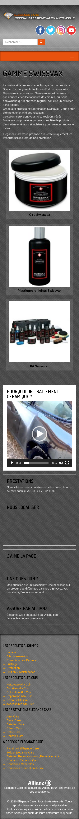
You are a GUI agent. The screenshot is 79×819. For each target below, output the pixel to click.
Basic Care (14, 720)
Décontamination (17, 656)
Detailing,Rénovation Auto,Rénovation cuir (33, 756)
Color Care (14, 732)
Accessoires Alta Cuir (20, 704)
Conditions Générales (20, 764)
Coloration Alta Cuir (19, 692)
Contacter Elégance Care (22, 760)
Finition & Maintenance (21, 672)
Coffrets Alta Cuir (17, 700)
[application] (39, 434)
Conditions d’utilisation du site (25, 768)
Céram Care (14, 728)
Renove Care (15, 736)
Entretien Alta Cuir (18, 688)
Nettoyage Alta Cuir (19, 684)
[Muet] (61, 463)
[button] (39, 434)
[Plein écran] (67, 463)
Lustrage (12, 664)
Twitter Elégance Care (20, 752)
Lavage (11, 652)
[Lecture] (12, 463)
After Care (12, 716)
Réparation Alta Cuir (19, 696)
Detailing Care (15, 724)
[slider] (36, 463)
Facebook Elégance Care (23, 748)
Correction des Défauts (21, 660)
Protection (13, 667)
